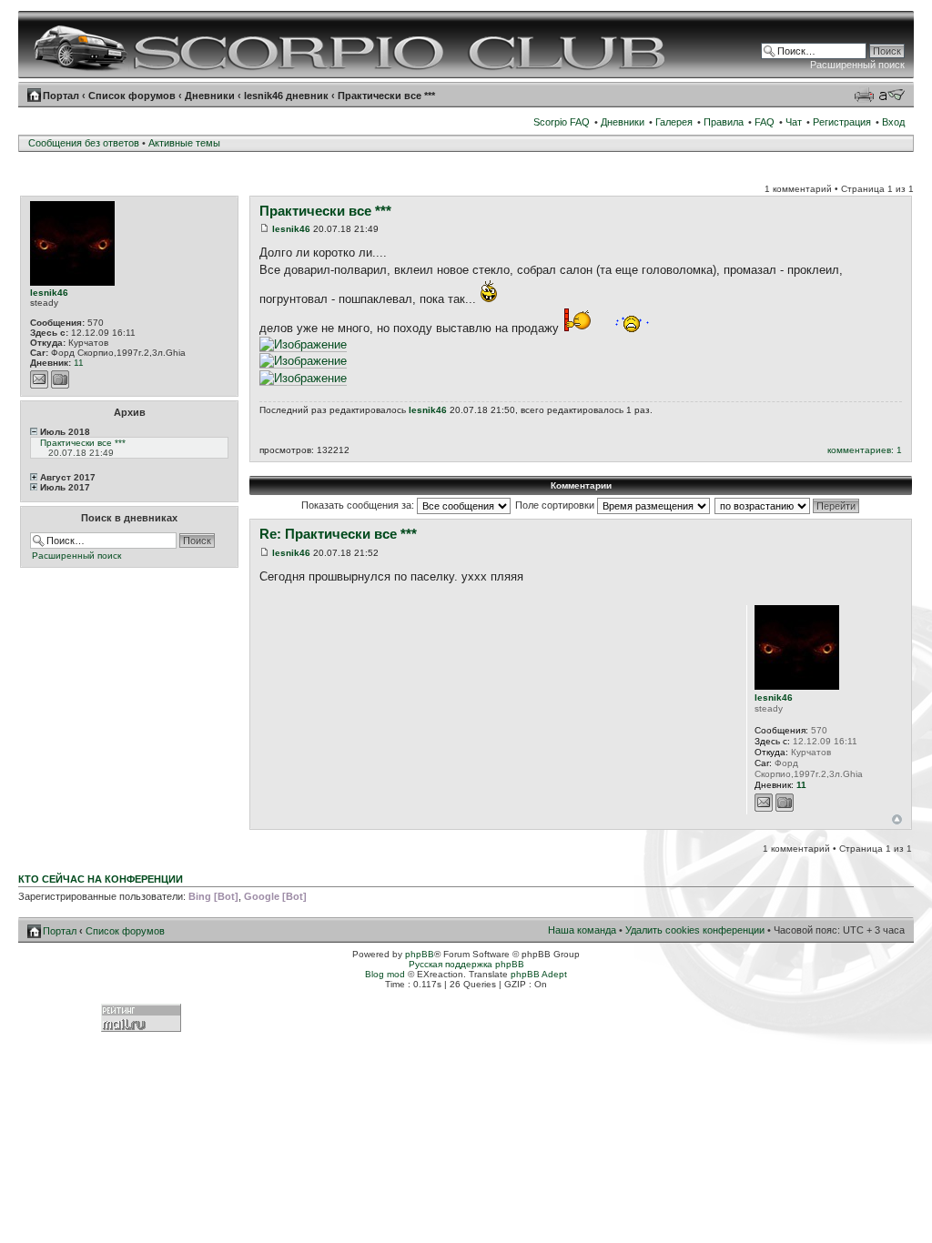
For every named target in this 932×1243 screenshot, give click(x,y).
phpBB (419, 954)
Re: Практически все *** (338, 533)
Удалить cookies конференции (695, 930)
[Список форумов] (352, 44)
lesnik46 (49, 293)
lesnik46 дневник (286, 95)
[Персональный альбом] (60, 379)
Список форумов (132, 95)
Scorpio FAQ (561, 121)
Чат (793, 121)
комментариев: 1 (864, 450)
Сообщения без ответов (83, 142)
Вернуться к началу (897, 819)
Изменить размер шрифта (891, 94)
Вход (893, 121)
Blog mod (385, 974)
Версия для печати (864, 94)
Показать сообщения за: (359, 505)
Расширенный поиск (857, 64)
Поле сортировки (556, 505)
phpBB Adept (539, 974)
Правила (724, 121)
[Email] (39, 379)
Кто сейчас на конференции (100, 879)
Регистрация (842, 121)
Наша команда (582, 930)
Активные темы (184, 142)
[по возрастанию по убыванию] (787, 505)
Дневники (210, 95)
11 (79, 363)
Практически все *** (386, 95)
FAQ (765, 121)
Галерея (674, 121)
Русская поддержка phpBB (466, 964)
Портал (61, 95)
